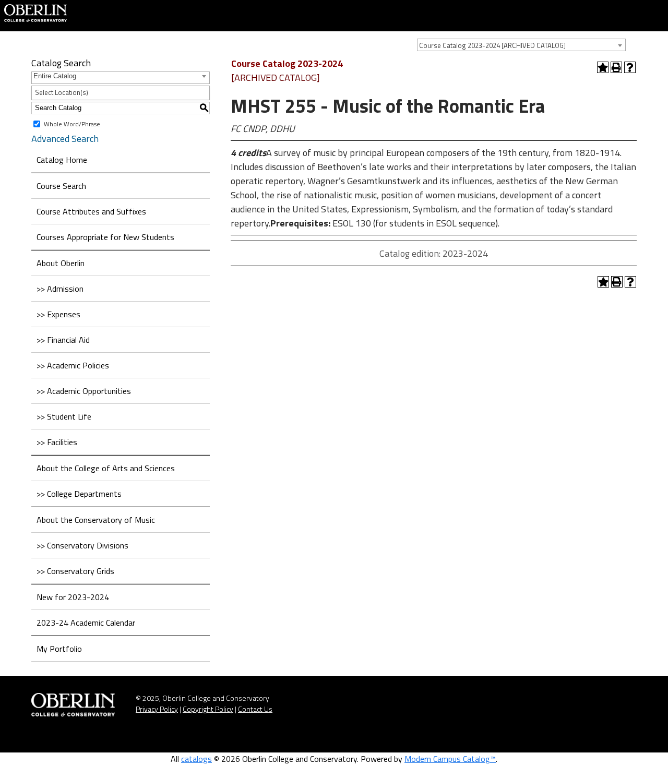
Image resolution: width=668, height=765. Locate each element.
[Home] (35, 12)
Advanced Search (65, 139)
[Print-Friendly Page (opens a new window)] (616, 67)
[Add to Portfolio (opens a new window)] (603, 67)
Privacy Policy (157, 708)
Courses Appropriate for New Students (105, 237)
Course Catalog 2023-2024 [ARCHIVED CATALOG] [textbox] (492, 45)
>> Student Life (64, 416)
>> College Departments (79, 493)
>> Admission (60, 288)
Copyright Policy (208, 708)
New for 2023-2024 (73, 597)
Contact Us (255, 708)
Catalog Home (62, 159)
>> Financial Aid (63, 339)
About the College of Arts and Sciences (106, 468)
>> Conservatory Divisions (82, 545)
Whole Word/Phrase (72, 123)
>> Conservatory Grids (75, 571)
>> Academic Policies (73, 365)
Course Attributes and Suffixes (91, 211)
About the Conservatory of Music (96, 519)
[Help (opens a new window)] (630, 67)
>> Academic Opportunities (84, 391)
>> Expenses (58, 314)
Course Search (61, 186)
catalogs (196, 758)
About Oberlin (61, 263)
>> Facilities (57, 442)
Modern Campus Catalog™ (450, 758)
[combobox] (521, 45)
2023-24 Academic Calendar (86, 622)
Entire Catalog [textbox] (54, 76)
